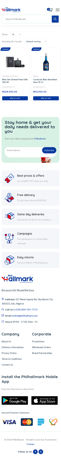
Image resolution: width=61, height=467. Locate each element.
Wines (36, 76)
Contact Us (7, 364)
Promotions (38, 341)
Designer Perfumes (10, 76)
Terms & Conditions (12, 358)
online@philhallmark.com (25, 315)
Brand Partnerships (42, 353)
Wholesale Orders (41, 347)
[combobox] (16, 34)
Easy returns (25, 257)
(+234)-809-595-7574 (25, 309)
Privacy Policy (9, 353)
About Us (6, 341)
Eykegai (30, 444)
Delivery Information (13, 347)
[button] (15, 98)
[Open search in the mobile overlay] (30, 19)
